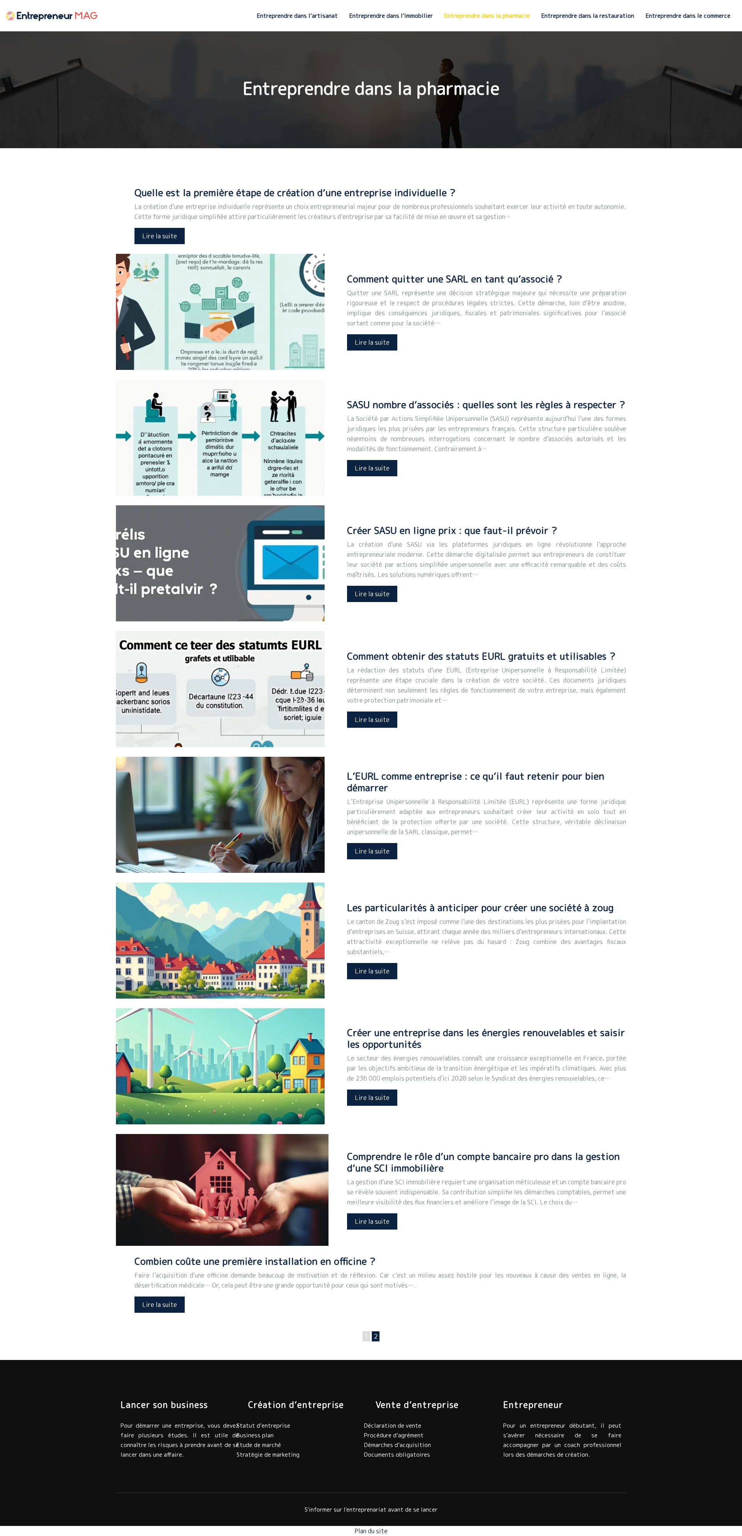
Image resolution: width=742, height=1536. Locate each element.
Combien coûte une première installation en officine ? (255, 1261)
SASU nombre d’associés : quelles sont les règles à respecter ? (486, 404)
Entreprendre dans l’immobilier (391, 16)
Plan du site (371, 1531)
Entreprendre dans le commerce (688, 16)
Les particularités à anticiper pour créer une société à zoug (480, 907)
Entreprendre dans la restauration (587, 16)
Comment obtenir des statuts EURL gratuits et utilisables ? (481, 656)
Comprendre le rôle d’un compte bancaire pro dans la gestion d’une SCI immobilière (483, 1162)
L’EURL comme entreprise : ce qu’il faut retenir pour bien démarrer (475, 781)
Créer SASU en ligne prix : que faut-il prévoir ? (452, 530)
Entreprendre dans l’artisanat (297, 16)
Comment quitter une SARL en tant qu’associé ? (454, 279)
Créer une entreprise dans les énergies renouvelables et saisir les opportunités (486, 1038)
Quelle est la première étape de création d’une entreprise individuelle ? (295, 192)
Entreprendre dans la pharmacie (487, 16)
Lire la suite (159, 236)
